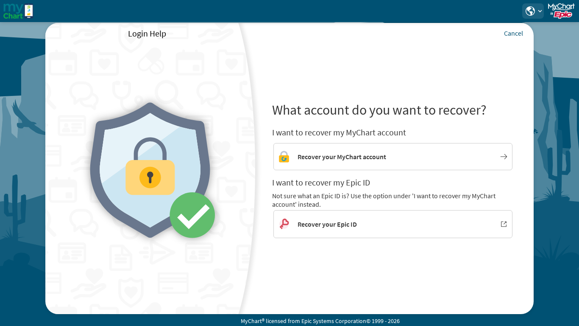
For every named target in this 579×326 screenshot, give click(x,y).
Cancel (513, 33)
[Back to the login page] (29, 11)
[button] (532, 11)
